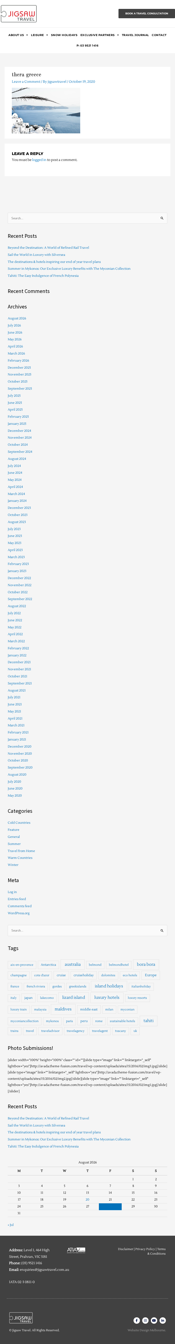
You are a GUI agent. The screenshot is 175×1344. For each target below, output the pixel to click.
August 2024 (17, 459)
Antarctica (48, 965)
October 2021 (17, 676)
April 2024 (15, 487)
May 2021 (14, 711)
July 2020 (14, 782)
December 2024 (19, 431)
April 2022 (15, 634)
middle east (89, 1009)
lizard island (73, 997)
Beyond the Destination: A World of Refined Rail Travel (48, 248)
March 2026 (16, 353)
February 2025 (18, 417)
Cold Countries (19, 823)
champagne (18, 975)
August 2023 (17, 522)
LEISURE (37, 35)
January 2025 (17, 424)
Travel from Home (21, 851)
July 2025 (14, 396)
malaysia (40, 1009)
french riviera (36, 986)
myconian (127, 1009)
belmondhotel (119, 965)
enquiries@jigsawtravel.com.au (44, 1270)
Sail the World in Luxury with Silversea (36, 255)
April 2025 (15, 410)
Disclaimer (125, 1249)
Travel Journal (135, 35)
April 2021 (15, 718)
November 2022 (19, 585)
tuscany (120, 1031)
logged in (39, 160)
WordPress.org (19, 913)
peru (84, 1021)
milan (109, 1009)
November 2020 (20, 754)
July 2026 (14, 325)
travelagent (100, 1031)
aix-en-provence (21, 965)
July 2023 (14, 529)
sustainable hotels (122, 1021)
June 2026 (15, 332)
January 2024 (17, 501)
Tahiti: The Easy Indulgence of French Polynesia (43, 276)
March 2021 (16, 725)
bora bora (146, 964)
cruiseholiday (84, 975)
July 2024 (14, 466)
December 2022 (19, 578)
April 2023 (15, 550)
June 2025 (15, 403)
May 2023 (14, 543)
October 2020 (18, 760)
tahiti (149, 1020)
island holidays (109, 986)
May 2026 (15, 339)
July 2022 (14, 613)
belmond (95, 965)
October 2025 (18, 381)
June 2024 (15, 473)
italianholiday (141, 986)
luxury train (18, 1009)
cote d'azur (41, 975)
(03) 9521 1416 (31, 1263)
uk (135, 1031)
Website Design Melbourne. (147, 1330)
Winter (13, 865)
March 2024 (16, 494)
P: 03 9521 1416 (88, 45)
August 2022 (17, 606)
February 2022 (18, 648)
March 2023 (16, 557)
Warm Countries (20, 858)
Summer (14, 844)
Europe (151, 975)
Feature (13, 830)
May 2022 (14, 627)
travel (30, 1031)
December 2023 (19, 508)
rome (99, 1021)
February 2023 (18, 564)
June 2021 (15, 704)
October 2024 (18, 445)
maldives (63, 1009)
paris (69, 1021)
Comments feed (20, 906)
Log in (12, 892)
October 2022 (18, 592)
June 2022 (15, 620)
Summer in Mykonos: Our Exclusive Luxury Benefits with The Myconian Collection (69, 269)
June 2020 (15, 788)
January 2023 (17, 571)
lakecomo (47, 998)
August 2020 (17, 775)
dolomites (108, 975)
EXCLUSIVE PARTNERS (97, 35)
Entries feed (17, 899)
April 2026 (15, 346)
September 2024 (20, 452)
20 (87, 1200)
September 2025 (20, 389)
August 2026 (17, 318)
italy (13, 998)
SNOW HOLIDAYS (64, 35)
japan (28, 998)
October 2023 (18, 515)
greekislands (77, 986)
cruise (61, 975)
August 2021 (17, 690)
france (14, 986)
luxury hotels (106, 997)
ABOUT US (16, 35)
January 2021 (17, 739)
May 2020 (15, 796)
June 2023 (15, 536)
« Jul (11, 1225)
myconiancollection (24, 1021)
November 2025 (19, 374)
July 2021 (14, 697)
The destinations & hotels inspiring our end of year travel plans (54, 262)
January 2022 (17, 655)
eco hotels (130, 975)
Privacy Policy (145, 1249)
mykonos (52, 1021)
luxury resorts (137, 998)
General (14, 837)
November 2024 (20, 438)
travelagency (76, 1031)
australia (73, 964)
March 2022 (16, 641)
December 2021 (19, 662)
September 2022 (20, 599)
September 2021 (20, 683)
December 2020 (19, 746)
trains (14, 1031)
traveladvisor (50, 1031)
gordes (57, 986)
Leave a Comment (26, 82)
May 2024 (15, 480)
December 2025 (19, 368)
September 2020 (20, 767)
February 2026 (18, 361)
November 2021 (19, 669)
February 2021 (18, 732)
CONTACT (159, 35)
